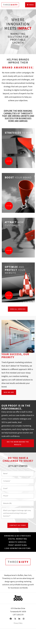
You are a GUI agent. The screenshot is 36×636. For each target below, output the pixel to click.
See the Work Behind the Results (18, 443)
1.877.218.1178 (18, 614)
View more (18, 148)
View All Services (18, 309)
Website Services (17, 542)
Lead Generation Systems (17, 548)
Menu (31, 5)
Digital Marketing (17, 539)
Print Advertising (17, 545)
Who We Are (9, 392)
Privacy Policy (18, 623)
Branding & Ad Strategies (17, 536)
